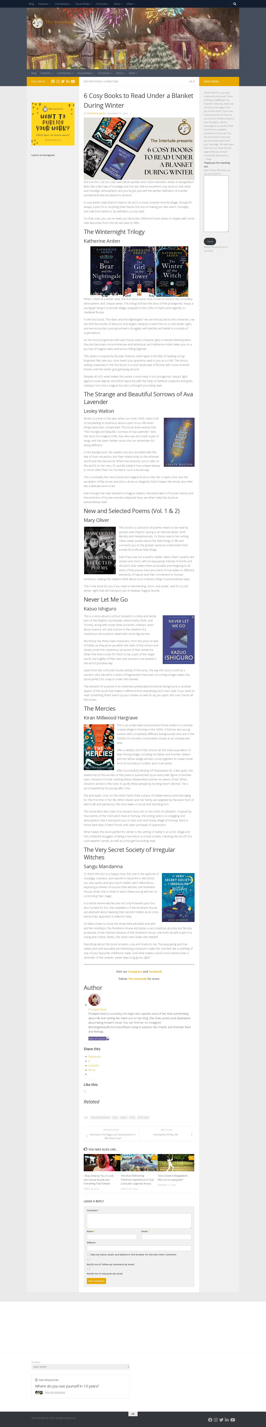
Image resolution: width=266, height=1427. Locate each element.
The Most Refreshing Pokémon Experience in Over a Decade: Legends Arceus (137, 1179)
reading (123, 1117)
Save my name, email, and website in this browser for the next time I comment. (134, 1254)
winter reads (143, 1117)
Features (43, 4)
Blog (31, 4)
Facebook (155, 971)
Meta (130, 4)
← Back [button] (208, 159)
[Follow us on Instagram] (58, 81)
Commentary (62, 4)
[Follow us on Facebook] (53, 81)
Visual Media (82, 4)
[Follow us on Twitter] (63, 81)
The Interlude (137, 979)
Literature (111, 81)
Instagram (135, 971)
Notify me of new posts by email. (105, 1273)
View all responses (55, 1392)
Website (91, 1242)
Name (91, 1231)
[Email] (107, 1038)
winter (132, 1117)
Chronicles (101, 4)
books (115, 1117)
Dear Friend (211, 92)
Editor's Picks (93, 81)
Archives (35, 1362)
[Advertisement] (133, 1324)
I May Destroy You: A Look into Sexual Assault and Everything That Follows (99, 1179)
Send (210, 241)
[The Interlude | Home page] (52, 21)
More (117, 4)
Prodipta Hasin (96, 113)
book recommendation (100, 1117)
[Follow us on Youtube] (73, 81)
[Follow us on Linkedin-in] (68, 81)
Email (145, 1231)
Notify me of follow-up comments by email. (111, 1264)
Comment (93, 1210)
